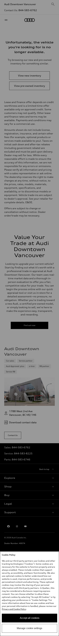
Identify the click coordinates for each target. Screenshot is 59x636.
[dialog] (29, 594)
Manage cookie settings (29, 628)
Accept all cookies (29, 618)
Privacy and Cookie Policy (14, 609)
